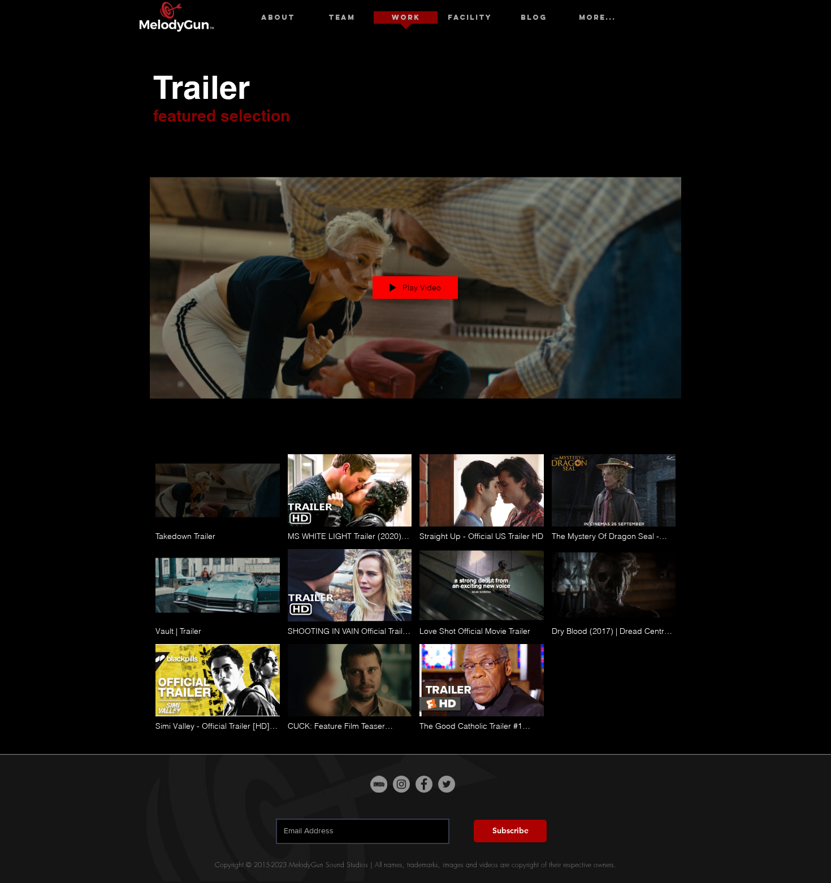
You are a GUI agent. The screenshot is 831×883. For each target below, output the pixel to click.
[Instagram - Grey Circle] (401, 784)
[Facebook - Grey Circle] (424, 784)
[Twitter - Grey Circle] (446, 784)
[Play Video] (217, 497)
